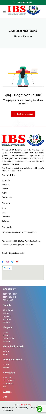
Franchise (6, 184)
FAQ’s (4, 193)
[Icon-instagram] (7, 262)
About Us (6, 180)
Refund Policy (36, 408)
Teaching (6, 216)
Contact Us (7, 197)
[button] (4, 12)
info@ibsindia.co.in (16, 253)
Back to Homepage (25, 114)
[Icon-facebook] (3, 262)
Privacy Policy (7, 408)
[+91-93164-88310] (14, 2)
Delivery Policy (22, 408)
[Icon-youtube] (17, 262)
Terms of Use (7, 410)
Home (17, 36)
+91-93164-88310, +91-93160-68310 (21, 232)
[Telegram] (12, 262)
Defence (5, 221)
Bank (4, 208)
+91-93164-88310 (25, 2)
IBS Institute (26, 405)
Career (5, 189)
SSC (3, 212)
